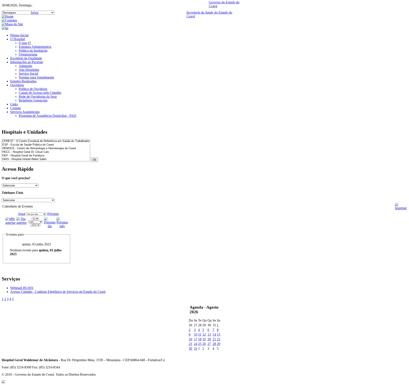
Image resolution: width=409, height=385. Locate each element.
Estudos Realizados (23, 81)
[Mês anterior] (10, 223)
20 (209, 339)
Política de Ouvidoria (33, 89)
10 (195, 334)
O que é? (25, 43)
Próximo (53, 214)
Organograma (28, 54)
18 (200, 339)
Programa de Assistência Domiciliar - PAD (47, 115)
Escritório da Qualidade (26, 58)
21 (214, 339)
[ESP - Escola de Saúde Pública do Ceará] (46, 145)
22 (218, 339)
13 (209, 334)
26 (204, 344)
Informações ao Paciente (26, 62)
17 (195, 339)
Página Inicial (19, 35)
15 (218, 334)
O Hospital (17, 39)
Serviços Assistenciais (25, 112)
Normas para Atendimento (36, 77)
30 (190, 348)
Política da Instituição (33, 50)
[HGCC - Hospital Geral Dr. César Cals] (46, 152)
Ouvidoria (17, 85)
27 (209, 344)
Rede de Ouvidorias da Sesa (38, 96)
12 (204, 334)
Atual (21, 214)
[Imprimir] (401, 204)
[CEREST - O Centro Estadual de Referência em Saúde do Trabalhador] (46, 141)
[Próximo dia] (50, 226)
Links (14, 104)
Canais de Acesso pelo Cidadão (40, 92)
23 (190, 344)
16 (190, 339)
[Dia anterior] (21, 223)
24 (195, 344)
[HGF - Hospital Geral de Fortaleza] (46, 155)
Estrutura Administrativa (35, 47)
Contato (15, 108)
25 (200, 344)
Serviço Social (28, 73)
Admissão (25, 66)
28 (214, 344)
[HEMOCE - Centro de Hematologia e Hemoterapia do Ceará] (46, 148)
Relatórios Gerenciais (33, 100)
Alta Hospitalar (29, 70)
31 (195, 348)
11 (199, 334)
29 (218, 344)
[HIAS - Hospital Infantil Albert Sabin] (46, 159)
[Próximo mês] (62, 226)
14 (214, 334)
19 (204, 339)
